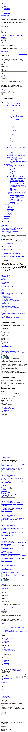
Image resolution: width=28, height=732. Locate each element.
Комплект (3, 297)
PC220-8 (12, 171)
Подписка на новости (6, 232)
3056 (12, 137)
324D (11, 150)
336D (11, 154)
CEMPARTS (7, 9)
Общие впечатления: (6, 442)
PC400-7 (12, 175)
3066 (12, 123)
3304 (12, 129)
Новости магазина (7, 239)
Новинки (6, 218)
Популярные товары (9, 220)
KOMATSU (7, 639)
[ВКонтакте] (1, 357)
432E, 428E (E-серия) (16, 160)
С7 (11, 139)
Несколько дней (8, 410)
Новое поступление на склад (8, 229)
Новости (6, 6)
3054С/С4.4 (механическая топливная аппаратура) (17, 115)
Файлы (2, 310)
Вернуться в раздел (6, 293)
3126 (12, 127)
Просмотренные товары (7, 624)
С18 (11, 132)
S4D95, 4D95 (13, 189)
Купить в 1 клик (14, 349)
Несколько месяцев (9, 408)
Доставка (6, 4)
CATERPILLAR (8, 638)
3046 (11, 112)
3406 (12, 140)
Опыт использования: (6, 404)
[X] (8, 357)
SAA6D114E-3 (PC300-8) (17, 185)
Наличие (3, 309)
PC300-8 (12, 174)
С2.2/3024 (13, 110)
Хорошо (3, 712)
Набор (2, 296)
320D (12, 148)
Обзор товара (4, 295)
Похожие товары (5, 307)
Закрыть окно (4, 51)
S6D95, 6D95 (13, 190)
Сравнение (12, 475)
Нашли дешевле (14, 351)
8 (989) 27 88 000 (5, 54)
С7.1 (11, 146)
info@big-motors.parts (17, 671)
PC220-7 (12, 169)
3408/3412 (13, 130)
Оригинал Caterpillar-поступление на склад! (12, 228)
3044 (12, 108)
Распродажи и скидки (9, 221)
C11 (11, 136)
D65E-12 (12, 202)
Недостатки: (4, 428)
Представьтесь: (5, 455)
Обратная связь (5, 694)
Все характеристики (6, 330)
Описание (3, 299)
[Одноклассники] (4, 357)
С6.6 (12, 134)
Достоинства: (4, 414)
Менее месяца (7, 407)
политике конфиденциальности (9, 710)
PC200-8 (12, 168)
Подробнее (3, 474)
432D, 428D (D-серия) (16, 158)
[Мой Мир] (6, 357)
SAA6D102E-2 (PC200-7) (17, 181)
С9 (11, 113)
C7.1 (11, 141)
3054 (12, 109)
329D (11, 151)
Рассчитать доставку (18, 352)
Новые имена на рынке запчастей (10, 231)
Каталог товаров (5, 99)
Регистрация (7, 13)
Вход (5, 11)
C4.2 (11, 143)
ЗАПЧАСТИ (7, 642)
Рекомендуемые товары (10, 222)
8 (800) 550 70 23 (14, 54)
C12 (11, 133)
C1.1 (11, 106)
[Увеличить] (14, 314)
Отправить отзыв (5, 457)
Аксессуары (4, 302)
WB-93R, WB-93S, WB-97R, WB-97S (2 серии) (17, 195)
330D (11, 153)
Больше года (7, 411)
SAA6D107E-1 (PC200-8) (17, 182)
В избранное (4, 477)
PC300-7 (12, 172)
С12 (11, 144)
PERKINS (6, 641)
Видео (2, 311)
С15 (12, 126)
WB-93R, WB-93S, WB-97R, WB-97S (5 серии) (17, 198)
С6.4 (11, 124)
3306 (12, 120)
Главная (6, 2)
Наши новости (4, 225)
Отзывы (3, 303)
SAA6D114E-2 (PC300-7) (17, 183)
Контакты (6, 7)
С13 (12, 122)
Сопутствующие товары (7, 304)
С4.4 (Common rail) (16, 119)
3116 (11, 117)
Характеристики (5, 300)
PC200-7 (12, 167)
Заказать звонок (5, 15)
